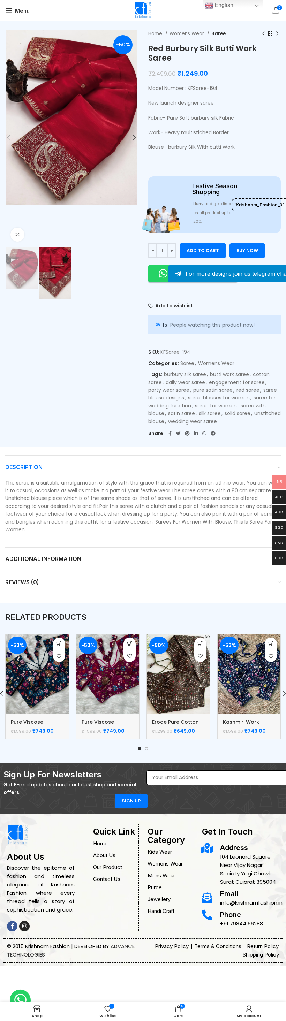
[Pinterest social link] (187, 433)
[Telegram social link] (213, 433)
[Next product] (277, 33)
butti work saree (229, 374)
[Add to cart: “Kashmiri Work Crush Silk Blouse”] (271, 644)
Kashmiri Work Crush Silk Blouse (244, 725)
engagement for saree (237, 382)
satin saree (181, 413)
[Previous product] (263, 33)
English (223, 5)
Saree (218, 33)
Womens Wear (187, 33)
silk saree (210, 413)
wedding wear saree (192, 421)
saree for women (216, 405)
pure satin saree (213, 390)
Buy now (247, 250)
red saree (247, 390)
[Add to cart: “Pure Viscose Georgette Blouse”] (59, 644)
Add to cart (203, 250)
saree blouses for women (219, 397)
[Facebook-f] (12, 926)
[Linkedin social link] (196, 433)
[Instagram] (24, 926)
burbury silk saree (185, 374)
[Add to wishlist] (59, 656)
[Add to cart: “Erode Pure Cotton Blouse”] (200, 644)
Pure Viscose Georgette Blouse (33, 725)
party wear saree (168, 390)
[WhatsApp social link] (204, 433)
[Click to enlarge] (17, 235)
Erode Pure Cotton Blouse (175, 725)
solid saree (237, 413)
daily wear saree (185, 382)
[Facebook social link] (170, 433)
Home (156, 33)
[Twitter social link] (178, 433)
